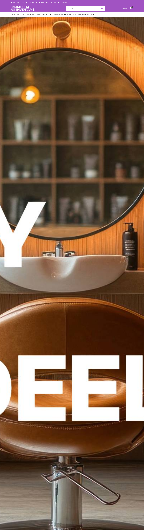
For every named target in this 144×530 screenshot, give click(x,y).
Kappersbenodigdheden (62, 14)
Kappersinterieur (83, 14)
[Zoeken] (102, 8)
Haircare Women (28, 14)
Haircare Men (15, 14)
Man (92, 14)
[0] (130, 8)
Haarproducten (47, 14)
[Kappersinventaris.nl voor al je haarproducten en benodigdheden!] (23, 8)
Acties (38, 14)
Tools (74, 14)
